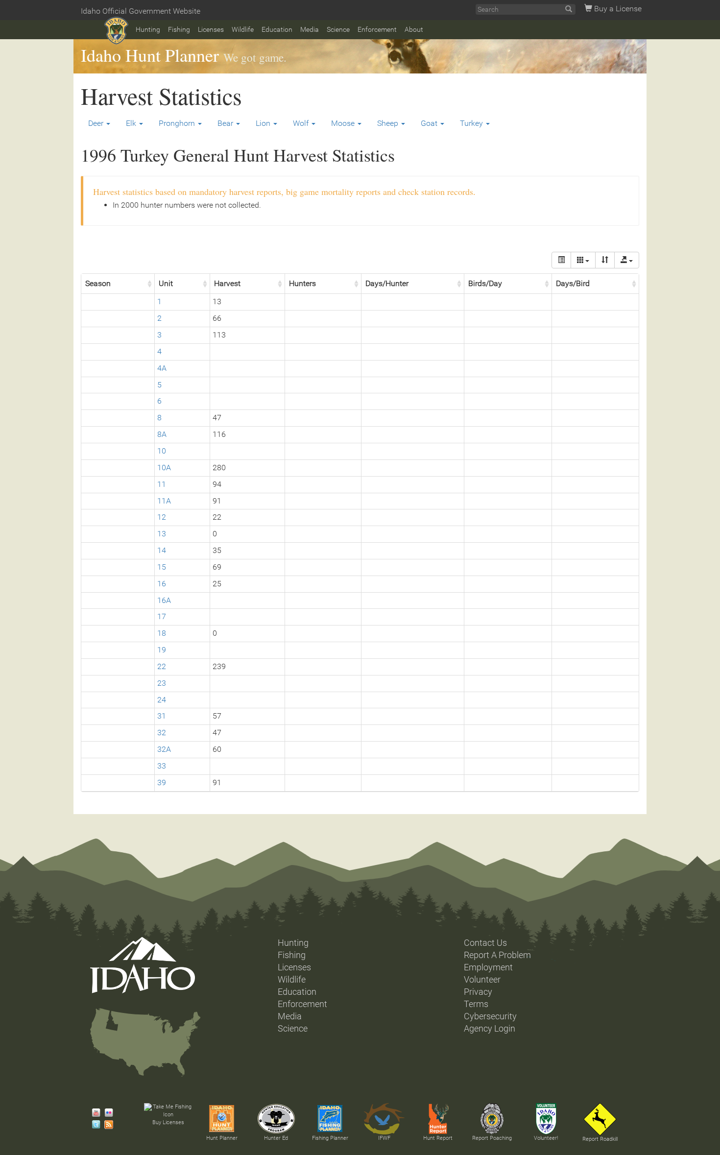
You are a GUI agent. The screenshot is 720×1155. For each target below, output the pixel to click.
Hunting (148, 29)
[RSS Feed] (106, 1125)
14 (161, 550)
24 (161, 699)
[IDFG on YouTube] (93, 1113)
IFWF (384, 1138)
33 (161, 765)
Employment (488, 967)
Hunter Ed (276, 1138)
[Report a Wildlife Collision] (600, 1119)
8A (162, 434)
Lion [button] (264, 123)
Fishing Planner (330, 1138)
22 (161, 666)
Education (277, 29)
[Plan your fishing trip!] (330, 1118)
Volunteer (482, 980)
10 (161, 451)
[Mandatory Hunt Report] (438, 1118)
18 (161, 633)
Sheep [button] (388, 123)
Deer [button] (96, 123)
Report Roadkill (600, 1139)
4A (162, 368)
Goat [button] (430, 123)
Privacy (478, 992)
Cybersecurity (490, 1016)
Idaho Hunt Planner (150, 55)
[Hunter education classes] (276, 1118)
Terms (476, 1004)
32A (164, 749)
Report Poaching (492, 1138)
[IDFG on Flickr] (106, 1113)
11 (161, 484)
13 (161, 533)
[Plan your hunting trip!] (222, 1118)
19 (161, 649)
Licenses (211, 29)
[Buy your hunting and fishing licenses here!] (168, 1111)
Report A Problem (497, 955)
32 (161, 732)
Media (309, 29)
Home (116, 31)
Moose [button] (344, 123)
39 (161, 782)
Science (338, 29)
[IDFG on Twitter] (93, 1125)
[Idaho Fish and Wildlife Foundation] (384, 1118)
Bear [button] (226, 123)
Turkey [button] (472, 123)
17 (161, 616)
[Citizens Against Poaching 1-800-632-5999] (492, 1118)
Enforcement (377, 29)
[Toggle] (561, 260)
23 (161, 683)
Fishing (179, 29)
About (414, 29)
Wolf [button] (302, 123)
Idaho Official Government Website (140, 11)
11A (164, 500)
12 (161, 517)
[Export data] (626, 260)
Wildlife (243, 29)
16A (164, 600)
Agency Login (489, 1029)
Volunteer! (546, 1138)
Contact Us (485, 943)
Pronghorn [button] (178, 123)
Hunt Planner (222, 1138)
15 (161, 567)
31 (161, 716)
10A (164, 467)
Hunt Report (438, 1138)
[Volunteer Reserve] (546, 1118)
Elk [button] (132, 123)
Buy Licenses (168, 1122)
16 (161, 583)
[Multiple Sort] (605, 260)
